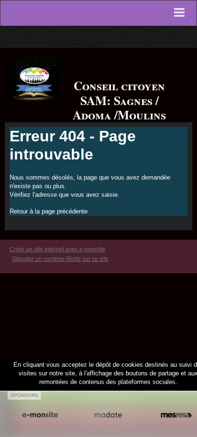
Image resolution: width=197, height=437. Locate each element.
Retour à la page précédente (49, 211)
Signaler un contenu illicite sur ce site (60, 259)
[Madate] (108, 415)
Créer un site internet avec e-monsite (57, 249)
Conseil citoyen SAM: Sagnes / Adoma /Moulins (119, 100)
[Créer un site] (40, 415)
